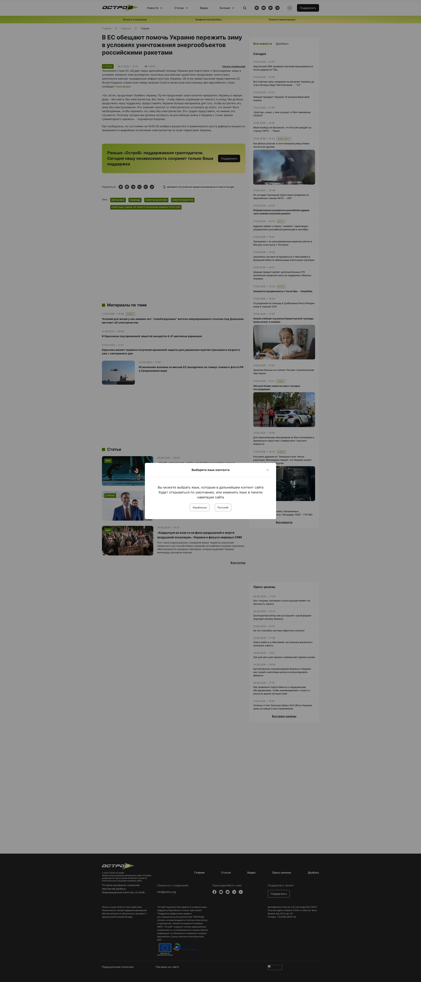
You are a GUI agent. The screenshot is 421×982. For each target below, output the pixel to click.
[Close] (268, 470)
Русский (223, 507)
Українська (200, 507)
